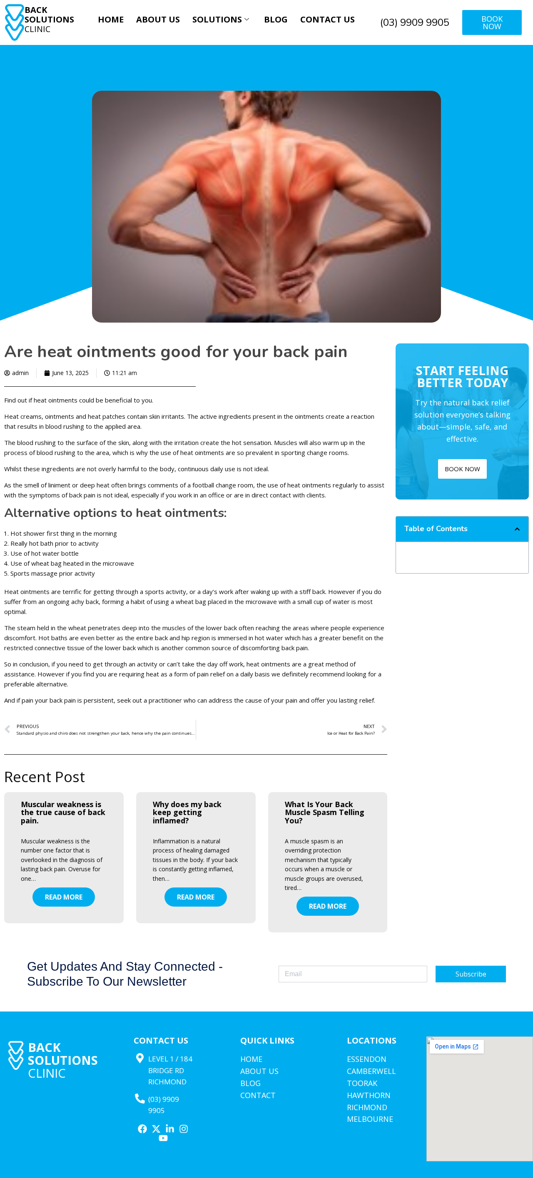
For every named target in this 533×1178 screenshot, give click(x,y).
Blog (276, 19)
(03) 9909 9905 (414, 22)
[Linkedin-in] (169, 1128)
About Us (158, 19)
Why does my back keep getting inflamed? (187, 812)
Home (111, 19)
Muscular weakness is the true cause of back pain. (63, 812)
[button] (517, 529)
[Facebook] (142, 1128)
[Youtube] (163, 1138)
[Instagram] (183, 1128)
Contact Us (327, 19)
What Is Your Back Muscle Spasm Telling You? (324, 812)
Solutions (217, 19)
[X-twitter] (156, 1128)
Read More (63, 897)
